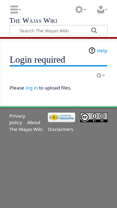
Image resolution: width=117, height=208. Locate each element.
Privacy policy (17, 119)
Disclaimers (60, 129)
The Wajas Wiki (33, 21)
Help (102, 50)
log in (32, 88)
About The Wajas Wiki (26, 125)
